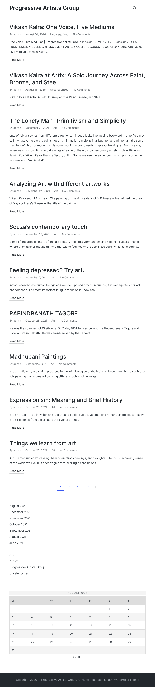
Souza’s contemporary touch (48, 226)
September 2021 (20, 530)
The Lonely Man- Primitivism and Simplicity (67, 120)
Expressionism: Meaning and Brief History (65, 399)
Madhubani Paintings (37, 356)
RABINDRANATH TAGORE (43, 313)
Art (55, 127)
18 (32, 633)
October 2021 (18, 524)
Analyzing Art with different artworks (59, 183)
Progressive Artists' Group (27, 567)
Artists (13, 561)
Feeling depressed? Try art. (46, 270)
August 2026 (17, 506)
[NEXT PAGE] (95, 487)
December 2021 (20, 512)
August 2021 (17, 536)
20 (71, 633)
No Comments (82, 34)
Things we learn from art (42, 443)
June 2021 (16, 543)
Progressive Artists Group (44, 8)
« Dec (76, 657)
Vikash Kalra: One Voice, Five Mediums (61, 27)
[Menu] (143, 8)
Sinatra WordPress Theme (121, 679)
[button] (96, 487)
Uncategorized (59, 34)
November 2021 (20, 518)
